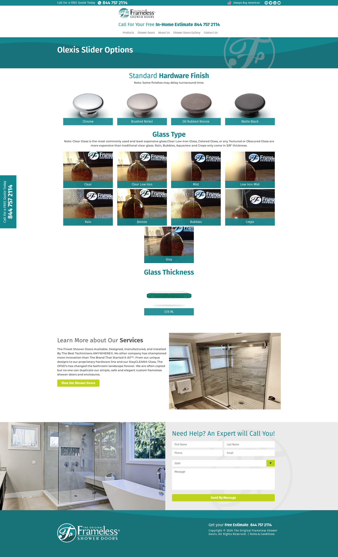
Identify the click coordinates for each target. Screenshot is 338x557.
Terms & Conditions (262, 534)
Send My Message (223, 498)
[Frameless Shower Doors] (136, 13)
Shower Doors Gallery (186, 32)
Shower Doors (146, 32)
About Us (164, 32)
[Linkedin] (275, 3)
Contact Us (211, 32)
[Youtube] (279, 3)
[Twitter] (270, 3)
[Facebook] (266, 3)
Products (128, 32)
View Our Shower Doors (78, 383)
